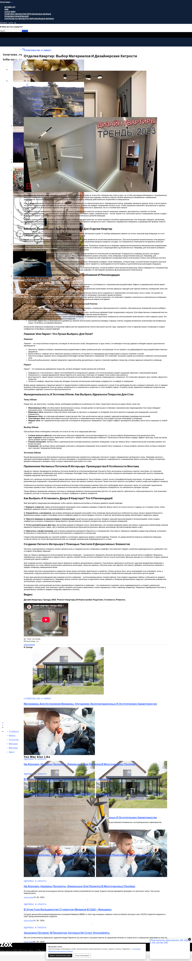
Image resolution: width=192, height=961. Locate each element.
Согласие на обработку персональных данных (29, 19)
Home (6, 9)
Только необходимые (82, 955)
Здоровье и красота (19, 58)
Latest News (9, 12)
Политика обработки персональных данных (27, 14)
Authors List (9, 7)
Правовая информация (16, 16)
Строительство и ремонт (22, 69)
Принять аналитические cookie (60, 955)
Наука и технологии (19, 81)
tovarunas (28, 72)
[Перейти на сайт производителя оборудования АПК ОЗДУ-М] (170, 949)
